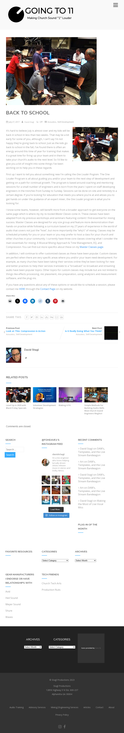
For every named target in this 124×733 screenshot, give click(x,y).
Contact (99, 707)
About (111, 707)
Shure (8, 610)
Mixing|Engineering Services (64, 707)
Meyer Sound (13, 604)
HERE (22, 289)
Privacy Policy (62, 714)
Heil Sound (11, 598)
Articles (87, 707)
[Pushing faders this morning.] (56, 490)
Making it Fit (65, 405)
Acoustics (51, 122)
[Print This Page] (62, 317)
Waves (9, 617)
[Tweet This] (32, 317)
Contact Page (47, 289)
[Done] (66, 490)
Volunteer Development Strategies (44, 406)
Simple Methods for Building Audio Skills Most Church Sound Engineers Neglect (94, 409)
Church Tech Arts (51, 583)
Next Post (83, 329)
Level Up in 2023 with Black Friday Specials (16, 406)
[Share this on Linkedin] (42, 317)
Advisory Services (37, 707)
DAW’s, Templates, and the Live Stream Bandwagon (91, 452)
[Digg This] (52, 317)
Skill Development (65, 122)
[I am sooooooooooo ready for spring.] (56, 480)
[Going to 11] (41, 28)
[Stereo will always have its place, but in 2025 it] (56, 500)
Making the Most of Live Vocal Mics (92, 504)
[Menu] (115, 5)
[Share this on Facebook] (27, 317)
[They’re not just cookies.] (66, 500)
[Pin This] (37, 317)
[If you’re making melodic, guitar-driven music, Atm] (46, 490)
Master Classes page (91, 247)
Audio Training (17, 707)
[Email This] (57, 317)
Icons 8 (97, 648)
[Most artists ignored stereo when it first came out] (46, 500)
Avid (7, 591)
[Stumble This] (47, 317)
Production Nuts (51, 589)
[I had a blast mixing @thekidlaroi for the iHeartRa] (66, 480)
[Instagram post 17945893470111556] (46, 480)
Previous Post (25, 329)
